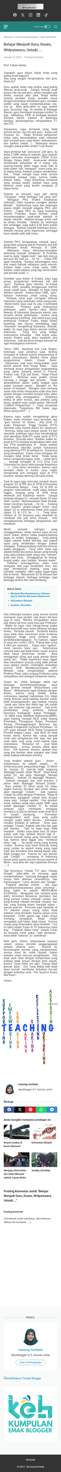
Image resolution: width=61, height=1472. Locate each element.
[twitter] (19, 1110)
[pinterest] (30, 1110)
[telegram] (52, 1110)
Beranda (30, 1459)
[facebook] (9, 1110)
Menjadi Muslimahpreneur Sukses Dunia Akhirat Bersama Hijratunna (30, 595)
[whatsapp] (41, 1110)
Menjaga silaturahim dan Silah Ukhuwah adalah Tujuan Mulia (15, 1174)
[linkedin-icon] (38, 15)
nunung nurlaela (30, 1350)
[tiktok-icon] (46, 15)
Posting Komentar (33, 57)
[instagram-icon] (30, 15)
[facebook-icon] (15, 15)
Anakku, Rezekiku (21, 605)
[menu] (8, 27)
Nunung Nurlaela (35, 1466)
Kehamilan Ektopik (21, 600)
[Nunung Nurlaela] (30, 6)
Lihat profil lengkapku (30, 1362)
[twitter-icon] (22, 15)
